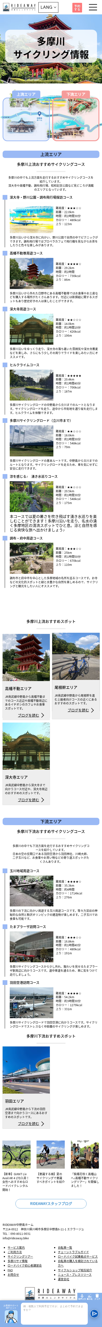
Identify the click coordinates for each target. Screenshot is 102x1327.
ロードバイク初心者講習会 (25, 1265)
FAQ (10, 1270)
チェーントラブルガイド (73, 1252)
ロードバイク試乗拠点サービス (78, 1256)
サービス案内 (16, 1247)
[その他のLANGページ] (55, 7)
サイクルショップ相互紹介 (75, 1270)
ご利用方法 (15, 1252)
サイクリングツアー (20, 1256)
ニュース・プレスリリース (75, 1275)
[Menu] (93, 7)
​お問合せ (13, 1275)
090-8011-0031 (20, 1234)
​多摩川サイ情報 (18, 1261)
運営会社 (63, 1279)
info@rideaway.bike (16, 1238)
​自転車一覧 (65, 1247)
